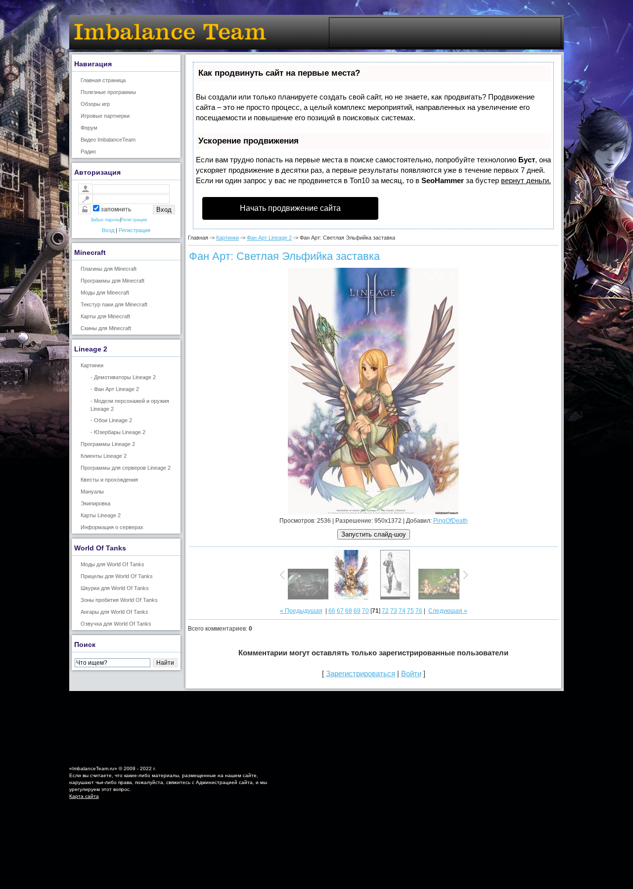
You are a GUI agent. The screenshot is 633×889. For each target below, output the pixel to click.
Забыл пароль (105, 219)
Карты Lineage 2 (101, 515)
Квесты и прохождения (109, 480)
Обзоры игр (95, 104)
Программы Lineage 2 (108, 444)
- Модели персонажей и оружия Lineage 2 (129, 404)
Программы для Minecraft (112, 281)
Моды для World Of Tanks (112, 564)
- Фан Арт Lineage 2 (114, 389)
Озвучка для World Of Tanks (116, 624)
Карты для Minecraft (105, 316)
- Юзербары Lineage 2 (117, 432)
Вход (108, 230)
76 (418, 610)
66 (331, 610)
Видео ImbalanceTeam (108, 140)
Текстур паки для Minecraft (114, 304)
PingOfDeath (450, 520)
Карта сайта (84, 796)
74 (402, 610)
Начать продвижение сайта (290, 208)
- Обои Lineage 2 (111, 420)
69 (357, 610)
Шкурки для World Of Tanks (115, 588)
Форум (89, 128)
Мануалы (92, 491)
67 (340, 610)
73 (393, 610)
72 (385, 610)
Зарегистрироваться (360, 673)
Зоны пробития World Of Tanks (119, 600)
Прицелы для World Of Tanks (117, 576)
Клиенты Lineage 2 (104, 456)
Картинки (92, 365)
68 (348, 610)
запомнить (116, 209)
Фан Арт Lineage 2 (269, 238)
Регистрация (134, 219)
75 (410, 610)
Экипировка (95, 503)
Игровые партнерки (105, 116)
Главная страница (103, 80)
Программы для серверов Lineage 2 (126, 468)
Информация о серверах (112, 527)
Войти (411, 673)
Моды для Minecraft (105, 293)
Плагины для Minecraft (108, 269)
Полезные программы (108, 92)
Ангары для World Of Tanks (114, 612)
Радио (88, 151)
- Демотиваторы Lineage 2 (123, 377)
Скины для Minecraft (106, 328)
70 (365, 610)
